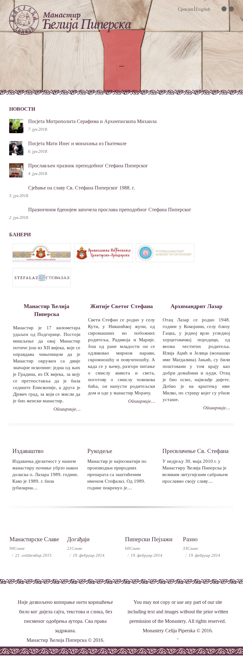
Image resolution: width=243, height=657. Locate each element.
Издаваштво (28, 451)
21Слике (74, 548)
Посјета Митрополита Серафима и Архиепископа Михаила (92, 121)
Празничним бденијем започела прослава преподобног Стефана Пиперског (109, 209)
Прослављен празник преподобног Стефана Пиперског (88, 165)
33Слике (190, 548)
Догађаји (78, 539)
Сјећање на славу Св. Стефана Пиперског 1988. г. (81, 187)
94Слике (17, 548)
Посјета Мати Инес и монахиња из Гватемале (77, 143)
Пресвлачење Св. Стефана (195, 451)
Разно (190, 539)
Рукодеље (99, 451)
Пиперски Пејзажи (148, 539)
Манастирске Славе (34, 539)
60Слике (132, 548)
